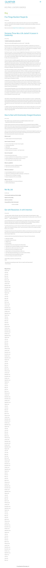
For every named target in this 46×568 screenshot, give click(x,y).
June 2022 (6, 363)
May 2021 (6, 387)
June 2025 (6, 296)
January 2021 (7, 394)
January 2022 (7, 372)
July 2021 (6, 383)
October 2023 (7, 333)
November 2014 (7, 526)
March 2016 (7, 500)
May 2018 (6, 454)
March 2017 (7, 480)
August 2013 (7, 554)
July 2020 (6, 406)
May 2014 (6, 537)
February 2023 (7, 348)
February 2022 (7, 370)
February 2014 (7, 543)
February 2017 (7, 482)
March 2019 (7, 435)
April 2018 (6, 456)
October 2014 (7, 528)
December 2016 (7, 485)
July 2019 (6, 428)
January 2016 (7, 504)
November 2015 (7, 506)
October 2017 (7, 467)
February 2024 (7, 326)
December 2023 (7, 329)
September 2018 (7, 446)
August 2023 (7, 337)
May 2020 (6, 409)
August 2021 (7, 382)
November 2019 (7, 420)
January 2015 (7, 523)
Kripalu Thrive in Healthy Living (18, 27)
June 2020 (6, 407)
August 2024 (7, 315)
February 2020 (7, 415)
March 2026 (7, 279)
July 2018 (6, 450)
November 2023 (7, 331)
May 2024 (6, 320)
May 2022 (6, 365)
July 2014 (6, 534)
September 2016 (7, 491)
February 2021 (7, 393)
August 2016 (7, 493)
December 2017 (7, 463)
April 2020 (6, 411)
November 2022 (7, 354)
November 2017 (7, 465)
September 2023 (7, 335)
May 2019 (6, 432)
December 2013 (7, 547)
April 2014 (6, 539)
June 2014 (6, 536)
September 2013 (7, 552)
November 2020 (7, 398)
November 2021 (7, 376)
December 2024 (7, 307)
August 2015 (7, 510)
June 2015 (6, 513)
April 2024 (6, 322)
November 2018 (7, 443)
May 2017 (6, 476)
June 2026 (6, 274)
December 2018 (7, 441)
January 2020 (7, 417)
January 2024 (7, 328)
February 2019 (7, 437)
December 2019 (7, 419)
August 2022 (7, 359)
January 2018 (7, 461)
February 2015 (7, 521)
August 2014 (7, 532)
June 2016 (6, 497)
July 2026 (6, 272)
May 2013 (6, 560)
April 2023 (6, 344)
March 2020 (7, 413)
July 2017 (6, 472)
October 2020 (7, 400)
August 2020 (7, 404)
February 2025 (7, 303)
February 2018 (7, 459)
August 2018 (7, 448)
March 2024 (7, 324)
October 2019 (7, 422)
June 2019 (6, 430)
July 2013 (6, 556)
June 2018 (6, 452)
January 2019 (7, 439)
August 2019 (7, 426)
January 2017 (7, 484)
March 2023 (7, 346)
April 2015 (6, 517)
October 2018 (7, 445)
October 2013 (7, 550)
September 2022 (7, 357)
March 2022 (7, 368)
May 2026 (6, 276)
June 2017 (6, 474)
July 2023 (6, 339)
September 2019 (7, 424)
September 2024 (8, 313)
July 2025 (6, 294)
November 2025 (7, 287)
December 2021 (7, 374)
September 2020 (8, 402)
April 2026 (6, 278)
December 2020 (7, 396)
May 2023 (6, 343)
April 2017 (6, 478)
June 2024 (6, 318)
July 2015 (6, 511)
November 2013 (7, 549)
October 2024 (7, 311)
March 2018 (7, 458)
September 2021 (7, 380)
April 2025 (6, 300)
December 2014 (7, 524)
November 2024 (7, 309)
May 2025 (6, 298)
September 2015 (7, 508)
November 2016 (7, 487)
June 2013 (6, 558)
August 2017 (7, 471)
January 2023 (7, 350)
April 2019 (6, 433)
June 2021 (6, 385)
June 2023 (6, 341)
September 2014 (7, 530)
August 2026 (7, 270)
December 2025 (7, 285)
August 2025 (7, 292)
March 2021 (7, 391)
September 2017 (7, 469)
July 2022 (6, 361)
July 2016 (6, 495)
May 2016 (6, 498)
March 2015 (7, 519)
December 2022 (7, 352)
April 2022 (6, 367)
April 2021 (6, 389)
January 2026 (7, 283)
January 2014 (7, 545)
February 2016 (7, 502)
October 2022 (7, 355)
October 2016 (7, 489)
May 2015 (6, 515)
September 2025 (7, 290)
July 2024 (6, 317)
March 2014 (7, 541)
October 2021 (7, 378)
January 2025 (7, 305)
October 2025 (7, 289)
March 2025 (7, 302)
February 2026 (7, 281)
